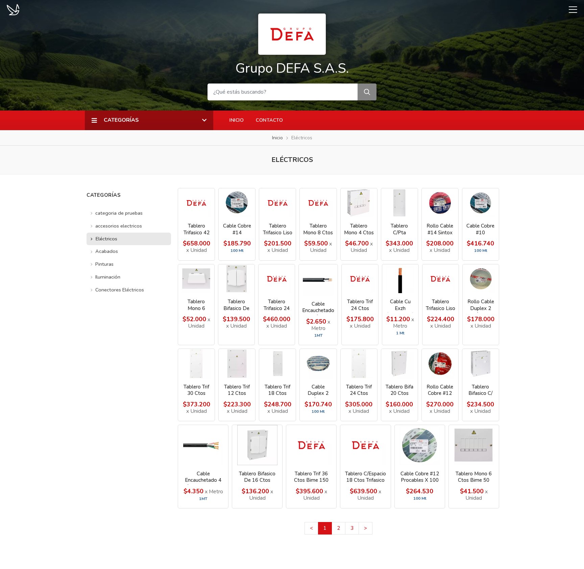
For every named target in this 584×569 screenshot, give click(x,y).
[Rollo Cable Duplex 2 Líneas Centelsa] (481, 278)
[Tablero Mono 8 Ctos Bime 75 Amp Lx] (318, 203)
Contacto (269, 120)
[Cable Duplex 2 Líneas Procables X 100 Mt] (318, 363)
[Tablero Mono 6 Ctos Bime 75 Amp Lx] (196, 278)
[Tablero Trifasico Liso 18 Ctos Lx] (277, 203)
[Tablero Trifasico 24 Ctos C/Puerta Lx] (277, 278)
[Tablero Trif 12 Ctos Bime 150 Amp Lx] (237, 363)
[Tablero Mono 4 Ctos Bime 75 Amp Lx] (359, 203)
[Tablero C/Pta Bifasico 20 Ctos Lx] (399, 203)
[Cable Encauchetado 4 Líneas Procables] (203, 445)
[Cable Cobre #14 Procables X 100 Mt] (237, 203)
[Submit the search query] (367, 92)
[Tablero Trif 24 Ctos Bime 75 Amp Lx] (360, 278)
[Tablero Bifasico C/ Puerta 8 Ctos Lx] (480, 363)
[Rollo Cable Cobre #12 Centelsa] (440, 363)
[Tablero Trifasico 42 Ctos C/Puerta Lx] (196, 203)
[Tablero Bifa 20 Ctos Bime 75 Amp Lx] (399, 363)
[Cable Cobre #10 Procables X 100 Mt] (480, 203)
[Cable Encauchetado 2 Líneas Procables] (318, 279)
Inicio (236, 120)
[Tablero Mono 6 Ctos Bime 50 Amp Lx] (474, 445)
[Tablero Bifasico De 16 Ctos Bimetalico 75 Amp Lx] (257, 445)
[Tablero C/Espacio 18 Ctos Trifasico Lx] (365, 445)
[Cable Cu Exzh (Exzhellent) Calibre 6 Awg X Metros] (400, 278)
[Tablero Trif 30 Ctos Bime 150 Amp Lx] (196, 363)
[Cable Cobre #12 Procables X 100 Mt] (420, 445)
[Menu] (570, 9)
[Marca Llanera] (13, 9)
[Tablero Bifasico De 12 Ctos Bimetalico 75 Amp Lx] (236, 278)
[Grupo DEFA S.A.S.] (292, 33)
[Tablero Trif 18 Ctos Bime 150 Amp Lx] (277, 363)
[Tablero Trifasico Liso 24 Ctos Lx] (440, 278)
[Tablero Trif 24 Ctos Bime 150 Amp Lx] (359, 363)
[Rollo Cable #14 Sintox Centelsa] (440, 203)
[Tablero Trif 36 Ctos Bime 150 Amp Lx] (311, 445)
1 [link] (324, 528)
